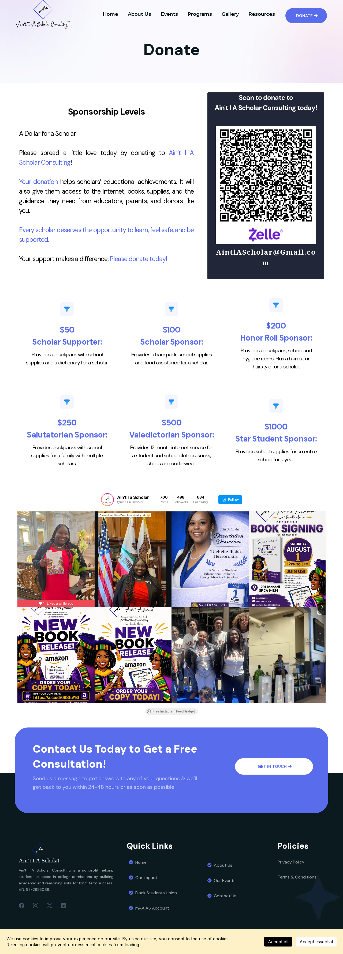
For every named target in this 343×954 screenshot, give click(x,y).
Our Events (225, 880)
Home (141, 862)
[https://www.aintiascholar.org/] (69, 854)
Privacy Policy (291, 862)
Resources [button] (261, 14)
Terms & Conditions (297, 877)
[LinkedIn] (63, 905)
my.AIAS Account (152, 908)
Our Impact (146, 877)
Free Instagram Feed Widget (173, 711)
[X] (50, 905)
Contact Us (225, 896)
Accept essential (316, 941)
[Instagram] (36, 905)
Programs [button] (200, 14)
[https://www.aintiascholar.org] (43, 14)
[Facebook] (22, 905)
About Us (223, 865)
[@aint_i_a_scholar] (107, 499)
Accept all (278, 941)
